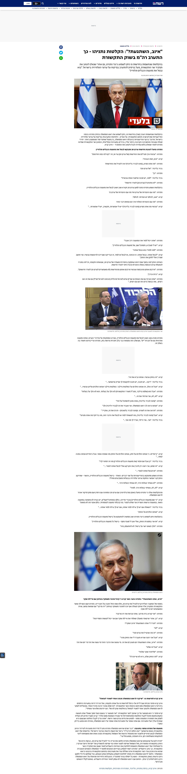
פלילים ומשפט (124, 46)
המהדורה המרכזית (121, 768)
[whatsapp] (61, 58)
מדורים (99, 3)
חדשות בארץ (136, 46)
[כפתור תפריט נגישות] (2, 655)
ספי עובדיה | (158, 75)
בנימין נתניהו (142, 768)
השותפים (75, 3)
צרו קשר (62, 3)
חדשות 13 (138, 3)
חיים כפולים (109, 3)
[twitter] (61, 53)
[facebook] (61, 47)
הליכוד (133, 768)
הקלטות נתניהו (105, 768)
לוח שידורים (86, 3)
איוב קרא (152, 768)
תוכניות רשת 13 (124, 3)
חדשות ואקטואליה (148, 46)
